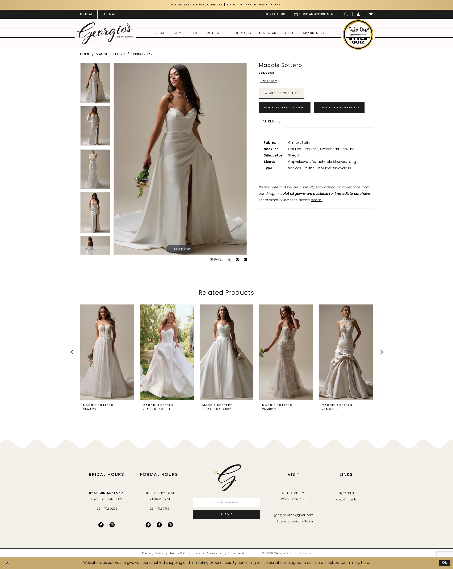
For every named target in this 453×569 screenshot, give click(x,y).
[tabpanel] (95, 84)
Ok (445, 563)
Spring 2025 (141, 54)
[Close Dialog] (7, 563)
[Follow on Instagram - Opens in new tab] (170, 524)
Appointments (346, 499)
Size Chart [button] (268, 81)
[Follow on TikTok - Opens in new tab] (148, 524)
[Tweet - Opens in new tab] (229, 259)
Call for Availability (339, 107)
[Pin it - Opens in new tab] (237, 259)
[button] (358, 14)
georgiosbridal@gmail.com (293, 515)
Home (85, 54)
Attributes (272, 121)
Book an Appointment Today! (254, 5)
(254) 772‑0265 (106, 509)
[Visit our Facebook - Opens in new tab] (101, 524)
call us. (317, 200)
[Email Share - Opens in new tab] (245, 259)
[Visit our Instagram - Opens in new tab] (112, 524)
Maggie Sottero (110, 54)
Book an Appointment (285, 107)
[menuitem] (86, 14)
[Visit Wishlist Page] (371, 14)
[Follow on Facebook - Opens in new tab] (159, 524)
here (365, 563)
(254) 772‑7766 (159, 509)
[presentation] (107, 352)
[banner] (105, 33)
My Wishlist (346, 493)
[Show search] (346, 14)
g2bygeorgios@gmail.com (294, 521)
